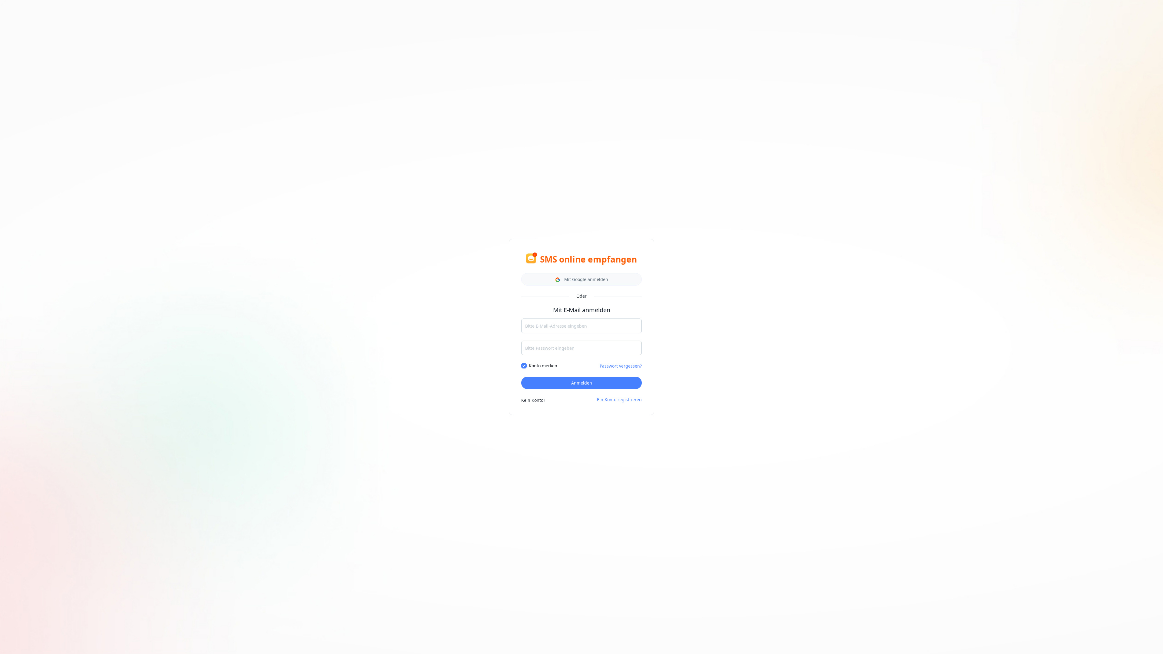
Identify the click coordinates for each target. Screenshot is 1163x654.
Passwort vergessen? (621, 366)
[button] (581, 279)
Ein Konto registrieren (619, 399)
